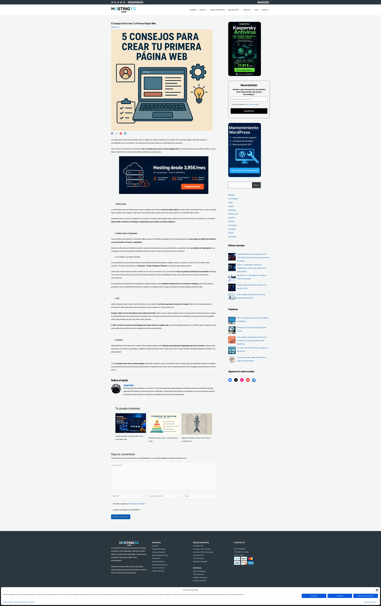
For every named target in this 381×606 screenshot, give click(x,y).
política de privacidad (251, 104)
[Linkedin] (125, 133)
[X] (236, 380)
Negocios (114, 27)
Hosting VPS (156, 558)
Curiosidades (233, 199)
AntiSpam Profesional (200, 577)
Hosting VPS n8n (198, 555)
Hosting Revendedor (158, 549)
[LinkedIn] (254, 380)
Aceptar (314, 596)
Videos (230, 233)
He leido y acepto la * (245, 104)
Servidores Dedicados (200, 561)
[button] (377, 590)
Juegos (231, 206)
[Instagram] (115, 2)
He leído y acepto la (129, 504)
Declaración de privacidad (21, 602)
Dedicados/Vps (233, 10)
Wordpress (232, 237)
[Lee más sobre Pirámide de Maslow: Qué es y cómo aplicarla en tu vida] (163, 424)
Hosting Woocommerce (159, 565)
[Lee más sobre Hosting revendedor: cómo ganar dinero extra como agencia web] (130, 423)
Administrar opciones (365, 596)
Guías (230, 202)
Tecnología (232, 225)
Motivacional (233, 214)
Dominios (193, 10)
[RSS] (124, 2)
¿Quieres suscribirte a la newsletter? (126, 510)
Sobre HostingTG (239, 549)
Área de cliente (239, 555)
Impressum (32, 602)
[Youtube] (121, 2)
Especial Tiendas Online (160, 555)
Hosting (202, 10)
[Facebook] (112, 2)
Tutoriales (232, 229)
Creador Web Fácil (158, 571)
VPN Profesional (198, 574)
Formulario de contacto (241, 552)
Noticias (231, 221)
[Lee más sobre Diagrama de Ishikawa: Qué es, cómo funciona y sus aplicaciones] (196, 424)
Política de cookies (8, 602)
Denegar (340, 596)
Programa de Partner (200, 580)
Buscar (256, 185)
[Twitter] (118, 2)
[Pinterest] (121, 133)
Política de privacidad (136, 504)
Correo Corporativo (217, 10)
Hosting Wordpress (158, 561)
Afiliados (231, 195)
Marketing (232, 210)
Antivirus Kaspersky (199, 571)
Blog (257, 10)
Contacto (264, 10)
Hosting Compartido (158, 552)
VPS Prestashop (198, 558)
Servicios (246, 10)
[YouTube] (248, 380)
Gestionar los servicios (370, 602)
